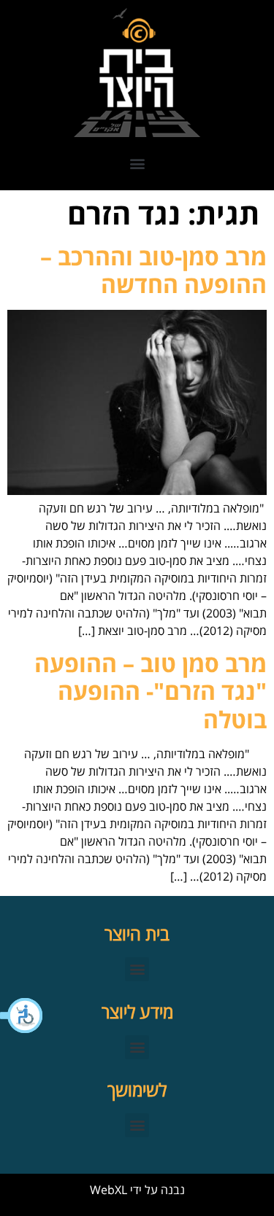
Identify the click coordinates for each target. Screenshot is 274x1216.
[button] (22, 1015)
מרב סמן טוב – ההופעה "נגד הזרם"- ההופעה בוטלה (150, 691)
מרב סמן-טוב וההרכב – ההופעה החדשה (153, 270)
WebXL (108, 1190)
